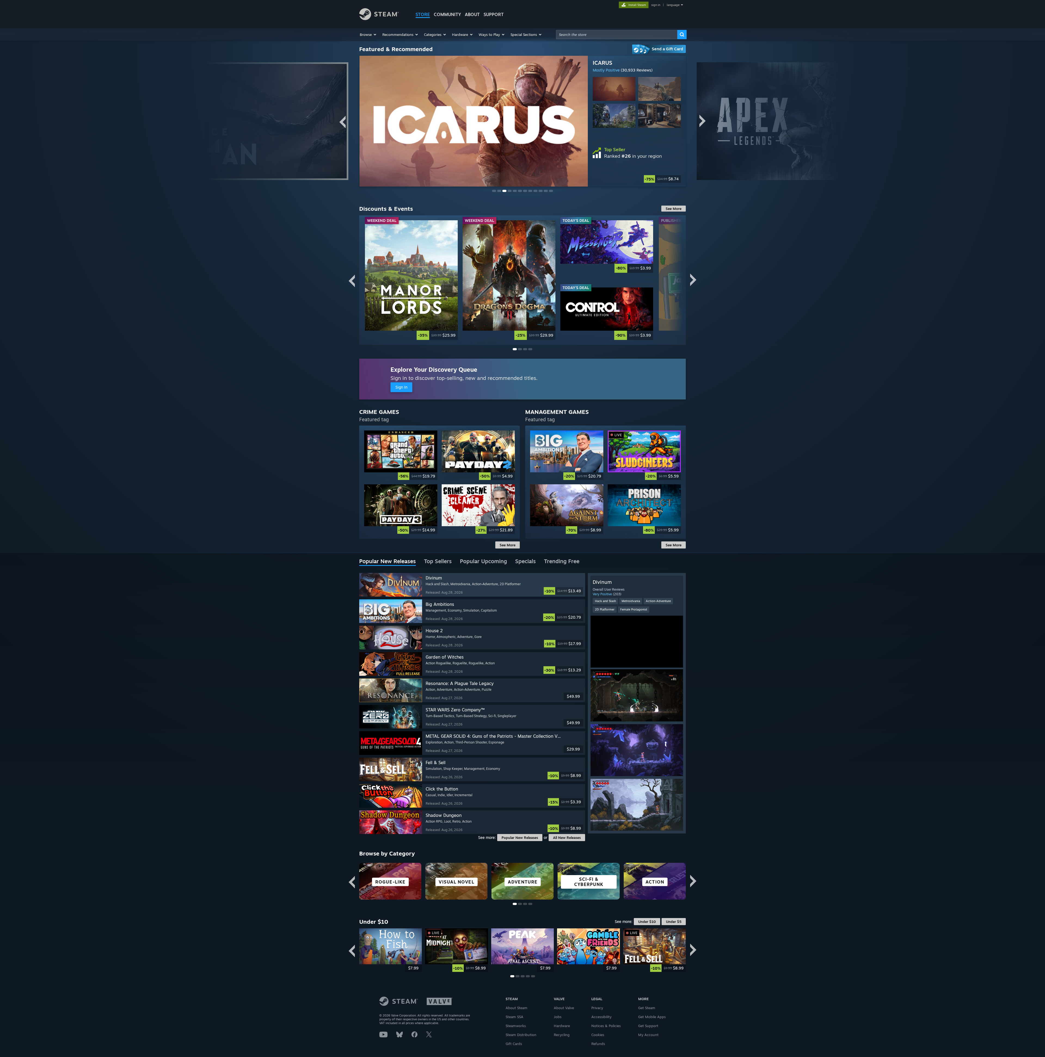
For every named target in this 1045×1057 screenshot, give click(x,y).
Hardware (562, 1026)
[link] (411, 280)
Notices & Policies (606, 1026)
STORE (423, 14)
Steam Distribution (521, 1035)
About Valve (564, 1008)
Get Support (648, 1026)
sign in (655, 5)
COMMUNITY (447, 14)
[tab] (387, 561)
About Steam (516, 1008)
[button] (368, 34)
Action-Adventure (658, 601)
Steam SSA (514, 1017)
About (472, 14)
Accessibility (601, 1017)
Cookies (597, 1035)
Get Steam (646, 1008)
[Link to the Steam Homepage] (379, 18)
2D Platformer (604, 609)
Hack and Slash (605, 601)
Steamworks (516, 1026)
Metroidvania (631, 601)
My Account (648, 1035)
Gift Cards (514, 1043)
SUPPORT (494, 14)
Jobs (557, 1017)
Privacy (597, 1008)
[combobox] (616, 34)
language (673, 5)
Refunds (598, 1043)
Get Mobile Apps (652, 1017)
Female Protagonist (633, 609)
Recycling (562, 1035)
